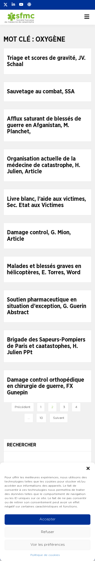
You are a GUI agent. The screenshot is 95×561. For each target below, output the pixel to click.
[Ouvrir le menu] (87, 17)
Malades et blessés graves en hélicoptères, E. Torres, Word (44, 269)
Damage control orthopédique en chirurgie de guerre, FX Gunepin (45, 386)
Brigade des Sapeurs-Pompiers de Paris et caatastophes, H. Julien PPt (46, 346)
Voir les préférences (47, 544)
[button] (88, 468)
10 (41, 418)
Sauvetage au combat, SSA (41, 92)
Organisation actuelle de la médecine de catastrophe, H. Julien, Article (43, 165)
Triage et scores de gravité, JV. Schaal (46, 61)
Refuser (47, 532)
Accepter (47, 519)
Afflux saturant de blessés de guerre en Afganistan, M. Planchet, (44, 125)
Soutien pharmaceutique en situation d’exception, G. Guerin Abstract (46, 306)
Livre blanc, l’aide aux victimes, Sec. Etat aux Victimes (46, 202)
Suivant (58, 418)
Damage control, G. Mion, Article (39, 236)
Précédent (22, 407)
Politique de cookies (45, 555)
